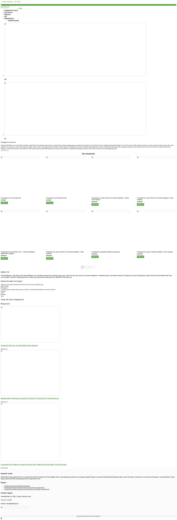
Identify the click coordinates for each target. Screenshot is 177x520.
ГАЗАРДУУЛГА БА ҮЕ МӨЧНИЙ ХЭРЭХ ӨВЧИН (19, 346)
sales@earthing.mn (7, 1)
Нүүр (20, 8)
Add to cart (4, 203)
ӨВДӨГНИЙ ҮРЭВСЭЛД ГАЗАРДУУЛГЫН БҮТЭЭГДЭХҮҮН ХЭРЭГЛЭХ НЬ (30, 398)
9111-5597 (17, 1)
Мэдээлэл (7, 14)
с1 (5, 138)
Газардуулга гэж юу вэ (11, 10)
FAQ (5, 16)
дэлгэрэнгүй (5, 150)
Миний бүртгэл (9, 18)
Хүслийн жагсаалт (13, 20)
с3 (5, 79)
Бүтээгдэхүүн (8, 12)
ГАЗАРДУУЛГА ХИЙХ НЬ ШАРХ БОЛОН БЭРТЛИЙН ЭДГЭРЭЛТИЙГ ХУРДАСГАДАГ (34, 465)
